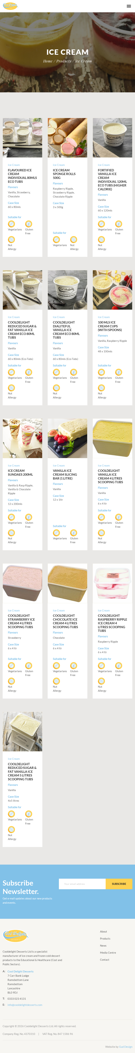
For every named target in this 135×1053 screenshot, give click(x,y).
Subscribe (119, 883)
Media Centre (108, 952)
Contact (104, 959)
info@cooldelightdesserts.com (25, 1004)
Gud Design (125, 1046)
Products (105, 938)
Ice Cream (14, 164)
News (103, 945)
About (103, 931)
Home (48, 61)
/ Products (62, 61)
